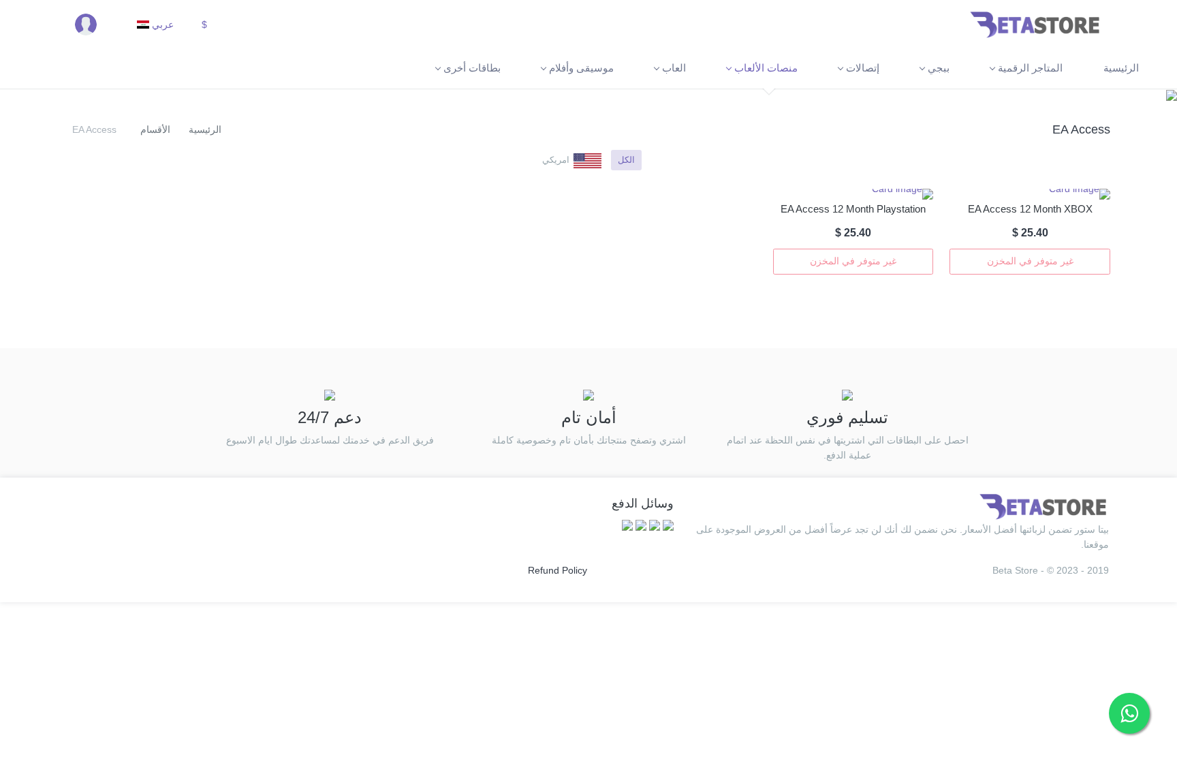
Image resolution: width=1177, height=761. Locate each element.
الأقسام (155, 129)
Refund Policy (557, 570)
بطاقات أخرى (472, 68)
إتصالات (862, 68)
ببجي (939, 68)
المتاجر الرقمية (1030, 68)
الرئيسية (1121, 68)
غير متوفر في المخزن (1030, 260)
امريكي (555, 160)
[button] (209, 24)
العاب (674, 68)
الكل (626, 160)
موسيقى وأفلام (581, 68)
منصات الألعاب (766, 68)
